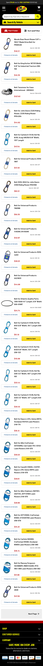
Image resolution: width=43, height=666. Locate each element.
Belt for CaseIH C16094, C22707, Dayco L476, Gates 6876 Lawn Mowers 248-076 (27, 470)
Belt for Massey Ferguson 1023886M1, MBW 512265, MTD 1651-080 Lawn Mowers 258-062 (27, 566)
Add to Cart (31, 55)
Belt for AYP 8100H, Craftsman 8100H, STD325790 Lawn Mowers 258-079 (27, 518)
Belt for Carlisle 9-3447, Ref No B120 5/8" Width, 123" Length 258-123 (26, 349)
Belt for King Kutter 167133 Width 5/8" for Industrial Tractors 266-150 (27, 66)
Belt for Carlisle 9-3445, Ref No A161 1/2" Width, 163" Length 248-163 (27, 373)
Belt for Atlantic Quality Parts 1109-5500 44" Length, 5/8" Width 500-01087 (28, 301)
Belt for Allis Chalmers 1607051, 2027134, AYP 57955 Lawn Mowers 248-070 (27, 494)
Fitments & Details (11, 55)
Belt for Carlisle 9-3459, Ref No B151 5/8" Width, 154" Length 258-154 (28, 325)
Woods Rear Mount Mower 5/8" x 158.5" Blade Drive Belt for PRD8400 (27, 42)
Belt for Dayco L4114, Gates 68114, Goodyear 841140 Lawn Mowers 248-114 (28, 421)
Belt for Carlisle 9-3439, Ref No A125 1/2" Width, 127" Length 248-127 (28, 397)
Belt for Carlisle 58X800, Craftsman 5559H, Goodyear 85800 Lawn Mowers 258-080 (26, 542)
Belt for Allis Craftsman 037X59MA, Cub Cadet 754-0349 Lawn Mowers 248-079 (27, 446)
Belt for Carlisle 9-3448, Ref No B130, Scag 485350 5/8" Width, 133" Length (27, 137)
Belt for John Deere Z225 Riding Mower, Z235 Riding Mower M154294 (27, 113)
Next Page (32, 614)
